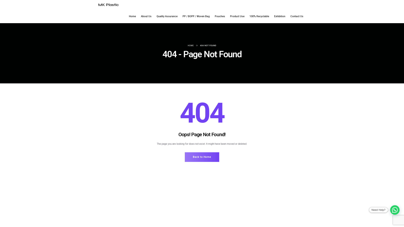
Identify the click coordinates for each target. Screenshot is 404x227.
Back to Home (202, 156)
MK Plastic (108, 5)
